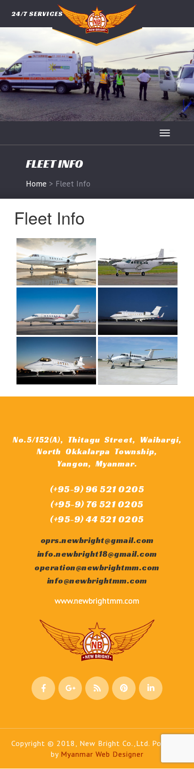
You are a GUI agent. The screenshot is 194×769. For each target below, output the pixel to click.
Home (36, 184)
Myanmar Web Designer (102, 754)
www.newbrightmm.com (97, 600)
